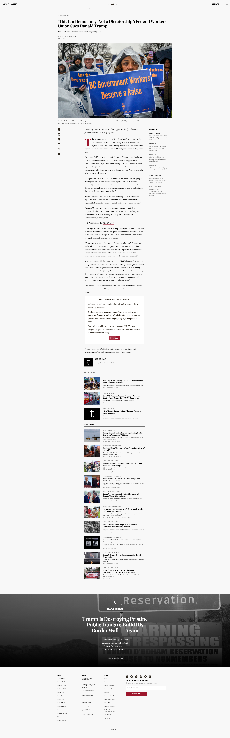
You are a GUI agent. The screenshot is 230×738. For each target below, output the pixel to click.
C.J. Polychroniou (108, 387)
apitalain (115, 579)
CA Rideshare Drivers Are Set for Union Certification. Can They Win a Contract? (119, 571)
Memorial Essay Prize (109, 706)
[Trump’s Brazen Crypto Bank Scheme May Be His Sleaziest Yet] (92, 558)
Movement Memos (86, 702)
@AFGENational (124, 214)
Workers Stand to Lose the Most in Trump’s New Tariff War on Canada (121, 479)
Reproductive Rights (62, 713)
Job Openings (107, 714)
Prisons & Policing (62, 706)
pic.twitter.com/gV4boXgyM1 (96, 217)
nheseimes (134, 418)
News (104, 430)
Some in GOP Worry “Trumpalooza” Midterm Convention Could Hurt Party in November (157, 192)
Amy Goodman (108, 518)
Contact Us (107, 718)
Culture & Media (61, 678)
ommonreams (72, 36)
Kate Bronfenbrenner (109, 418)
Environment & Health (63, 689)
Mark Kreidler (107, 579)
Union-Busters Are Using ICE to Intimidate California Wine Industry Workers (120, 525)
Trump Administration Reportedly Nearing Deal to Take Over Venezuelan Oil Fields (123, 434)
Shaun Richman (126, 418)
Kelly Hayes (107, 548)
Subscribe (106, 692)
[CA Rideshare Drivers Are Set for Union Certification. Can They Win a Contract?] (92, 573)
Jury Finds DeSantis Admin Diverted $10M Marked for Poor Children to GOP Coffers (157, 181)
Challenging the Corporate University (87, 710)
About (14, 4)
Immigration (95, 8)
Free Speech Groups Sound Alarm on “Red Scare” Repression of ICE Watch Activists (158, 138)
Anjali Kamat (107, 487)
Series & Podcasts (62, 720)
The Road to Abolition (87, 695)
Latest (6, 4)
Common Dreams (124, 363)
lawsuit (91, 157)
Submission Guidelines (110, 696)
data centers (127, 8)
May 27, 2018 (108, 223)
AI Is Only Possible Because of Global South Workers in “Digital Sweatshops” (123, 510)
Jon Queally (63, 36)
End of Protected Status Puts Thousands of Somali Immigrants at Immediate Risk (157, 159)
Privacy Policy (107, 703)
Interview (106, 445)
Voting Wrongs (85, 706)
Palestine (105, 8)
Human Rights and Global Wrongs (88, 691)
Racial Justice (61, 710)
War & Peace (111, 430)
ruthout (116, 387)
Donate (215, 4)
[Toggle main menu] (224, 4)
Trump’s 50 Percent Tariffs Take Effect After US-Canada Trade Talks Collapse (121, 495)
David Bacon (107, 533)
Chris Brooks (118, 418)
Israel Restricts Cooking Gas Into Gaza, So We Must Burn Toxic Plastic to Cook (157, 148)
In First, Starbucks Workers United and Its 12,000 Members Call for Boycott (122, 464)
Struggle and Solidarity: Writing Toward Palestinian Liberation (87, 679)
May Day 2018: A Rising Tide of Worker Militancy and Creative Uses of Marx (123, 381)
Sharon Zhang (107, 472)
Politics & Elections (114, 491)
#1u (132, 214)
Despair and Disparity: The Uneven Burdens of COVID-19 (88, 686)
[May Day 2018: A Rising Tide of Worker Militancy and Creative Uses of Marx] (92, 383)
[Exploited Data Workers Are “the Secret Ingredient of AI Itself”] (92, 451)
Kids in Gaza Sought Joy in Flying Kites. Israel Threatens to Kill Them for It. (158, 170)
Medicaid (137, 8)
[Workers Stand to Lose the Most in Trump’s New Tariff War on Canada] (92, 481)
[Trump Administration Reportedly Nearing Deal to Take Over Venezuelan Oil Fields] (92, 435)
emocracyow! (117, 456)
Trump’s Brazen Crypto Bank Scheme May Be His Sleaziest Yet (122, 556)
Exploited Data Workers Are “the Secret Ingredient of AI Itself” (123, 449)
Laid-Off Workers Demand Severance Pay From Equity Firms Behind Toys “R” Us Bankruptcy (121, 397)
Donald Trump (115, 8)
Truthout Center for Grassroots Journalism (109, 710)
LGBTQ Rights (61, 699)
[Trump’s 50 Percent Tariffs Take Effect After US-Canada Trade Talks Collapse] (92, 497)
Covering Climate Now (87, 714)
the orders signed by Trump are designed (112, 228)
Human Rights (61, 692)
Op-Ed (104, 552)
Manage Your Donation (109, 685)
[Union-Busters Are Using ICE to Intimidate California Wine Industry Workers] (92, 527)
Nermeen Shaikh (108, 457)
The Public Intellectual (87, 699)
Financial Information (109, 699)
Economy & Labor (64, 16)
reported (112, 196)
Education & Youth (62, 685)
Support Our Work (108, 689)
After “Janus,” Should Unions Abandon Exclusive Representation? (122, 412)
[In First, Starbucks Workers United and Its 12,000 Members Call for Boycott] (92, 466)
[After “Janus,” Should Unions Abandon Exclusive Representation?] (92, 414)
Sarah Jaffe (107, 403)
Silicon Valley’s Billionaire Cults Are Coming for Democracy (122, 540)
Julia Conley (107, 441)
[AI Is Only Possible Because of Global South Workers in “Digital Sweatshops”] (92, 512)
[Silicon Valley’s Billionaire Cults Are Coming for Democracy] (92, 542)
